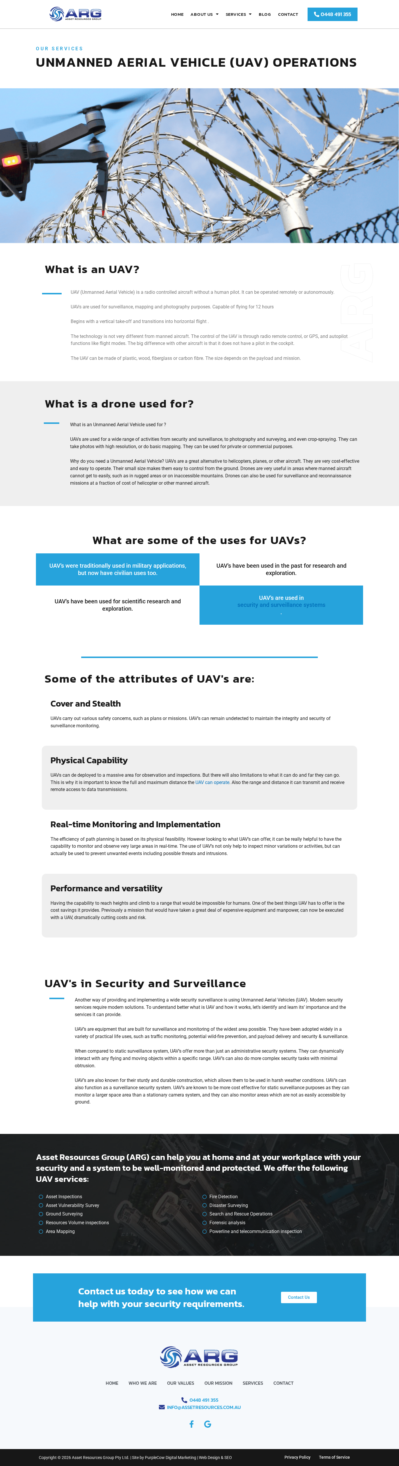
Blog (265, 14)
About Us (201, 14)
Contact (288, 14)
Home (177, 14)
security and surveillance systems (281, 604)
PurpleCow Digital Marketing (170, 1457)
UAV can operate (212, 782)
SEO (228, 1457)
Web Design (209, 1457)
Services (236, 14)
